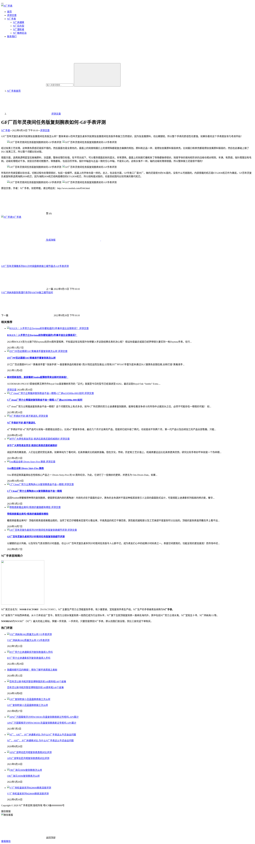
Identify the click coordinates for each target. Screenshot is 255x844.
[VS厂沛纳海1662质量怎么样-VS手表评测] (29, 634)
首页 (9, 11)
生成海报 (50, 240)
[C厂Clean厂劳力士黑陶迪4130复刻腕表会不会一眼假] (35, 484)
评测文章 (12, 15)
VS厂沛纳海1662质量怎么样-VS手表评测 (28, 640)
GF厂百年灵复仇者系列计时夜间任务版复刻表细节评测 (36, 536)
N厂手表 (11, 19)
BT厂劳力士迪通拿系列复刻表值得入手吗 (28, 658)
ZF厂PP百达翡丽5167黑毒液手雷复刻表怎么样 (31, 358)
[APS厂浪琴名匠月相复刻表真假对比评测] (29, 752)
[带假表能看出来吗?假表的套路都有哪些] (29, 507)
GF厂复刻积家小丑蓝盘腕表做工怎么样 (27, 705)
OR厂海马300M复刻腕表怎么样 (23, 776)
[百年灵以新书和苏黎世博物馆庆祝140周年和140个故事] (36, 681)
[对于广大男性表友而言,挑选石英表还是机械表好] (33, 439)
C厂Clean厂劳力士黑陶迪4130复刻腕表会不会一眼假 (34, 491)
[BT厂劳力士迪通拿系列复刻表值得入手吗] (30, 652)
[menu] (2, 3)
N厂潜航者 (18, 29)
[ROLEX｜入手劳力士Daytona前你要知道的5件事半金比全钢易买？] (43, 328)
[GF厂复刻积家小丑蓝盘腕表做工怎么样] (28, 699)
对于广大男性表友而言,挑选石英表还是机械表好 (32, 445)
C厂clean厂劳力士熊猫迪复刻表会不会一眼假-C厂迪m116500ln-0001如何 (44, 400)
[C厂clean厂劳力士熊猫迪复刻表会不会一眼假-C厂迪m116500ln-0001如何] (45, 393)
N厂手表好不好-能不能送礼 (21, 422)
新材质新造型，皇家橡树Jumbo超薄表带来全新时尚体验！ (37, 377)
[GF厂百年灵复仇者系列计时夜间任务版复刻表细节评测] (37, 530)
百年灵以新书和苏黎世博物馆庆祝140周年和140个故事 (35, 687)
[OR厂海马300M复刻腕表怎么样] (24, 770)
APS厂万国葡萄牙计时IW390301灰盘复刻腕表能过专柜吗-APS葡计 (41, 723)
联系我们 (12, 36)
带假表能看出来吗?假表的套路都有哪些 (27, 514)
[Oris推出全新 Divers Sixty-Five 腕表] (26, 461)
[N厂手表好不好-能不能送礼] (23, 416)
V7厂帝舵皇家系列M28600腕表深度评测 (28, 793)
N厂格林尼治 (20, 33)
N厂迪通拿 (18, 22)
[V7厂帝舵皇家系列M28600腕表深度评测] (29, 787)
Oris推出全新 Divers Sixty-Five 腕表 (25, 468)
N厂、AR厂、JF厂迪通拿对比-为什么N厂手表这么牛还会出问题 (40, 740)
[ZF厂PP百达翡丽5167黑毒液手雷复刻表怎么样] (32, 351)
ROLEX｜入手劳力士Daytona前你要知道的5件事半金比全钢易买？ (42, 335)
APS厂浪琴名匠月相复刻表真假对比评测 (28, 758)
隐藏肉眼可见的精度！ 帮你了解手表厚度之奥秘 (32, 670)
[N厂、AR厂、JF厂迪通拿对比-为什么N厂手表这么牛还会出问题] (41, 734)
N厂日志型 (18, 26)
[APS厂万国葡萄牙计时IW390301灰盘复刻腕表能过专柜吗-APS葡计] (43, 717)
